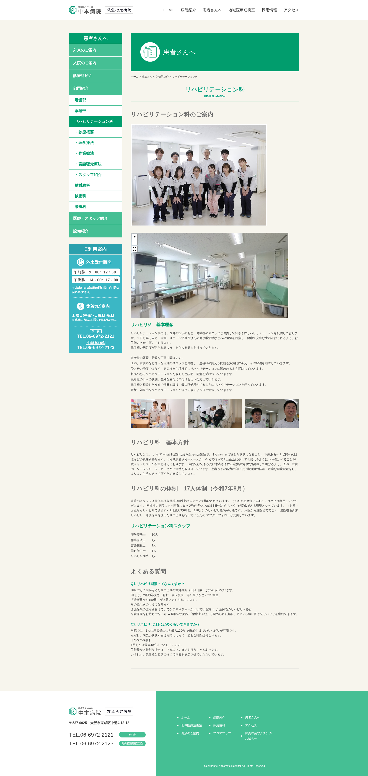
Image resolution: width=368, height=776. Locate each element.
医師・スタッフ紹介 (90, 218)
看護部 (80, 100)
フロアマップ (222, 733)
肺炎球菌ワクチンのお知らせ (258, 735)
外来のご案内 (84, 50)
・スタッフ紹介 (88, 174)
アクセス (291, 10)
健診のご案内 (190, 733)
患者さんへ (212, 10)
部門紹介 (81, 88)
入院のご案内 (84, 63)
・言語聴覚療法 (88, 164)
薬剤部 (80, 111)
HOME (168, 10)
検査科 (80, 196)
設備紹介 (81, 231)
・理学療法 (84, 143)
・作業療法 (84, 153)
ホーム (134, 76)
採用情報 (269, 10)
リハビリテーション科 (94, 121)
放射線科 (82, 185)
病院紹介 (188, 10)
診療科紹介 (82, 75)
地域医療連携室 (241, 10)
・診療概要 (84, 132)
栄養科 (80, 206)
